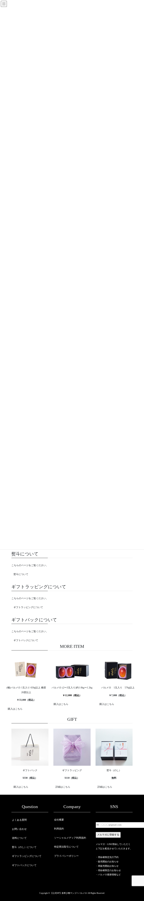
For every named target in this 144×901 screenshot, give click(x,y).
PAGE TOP (137, 871)
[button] (20, 574)
